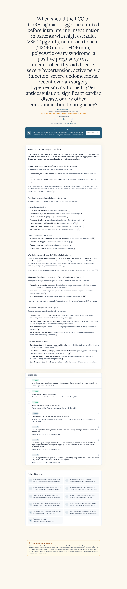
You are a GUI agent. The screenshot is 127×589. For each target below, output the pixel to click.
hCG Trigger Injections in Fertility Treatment (46, 405)
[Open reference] (98, 380)
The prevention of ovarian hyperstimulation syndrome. (50, 416)
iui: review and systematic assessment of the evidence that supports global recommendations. (64, 383)
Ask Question (91, 133)
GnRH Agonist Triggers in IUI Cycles (44, 394)
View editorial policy (71, 123)
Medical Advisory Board (63, 109)
